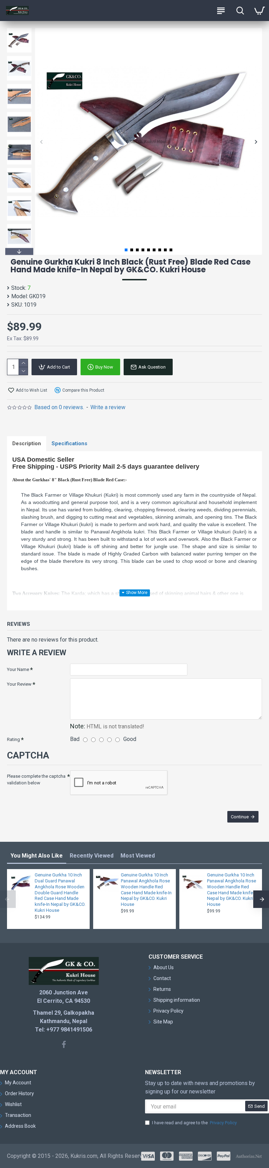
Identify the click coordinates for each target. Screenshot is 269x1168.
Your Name (18, 669)
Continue (240, 816)
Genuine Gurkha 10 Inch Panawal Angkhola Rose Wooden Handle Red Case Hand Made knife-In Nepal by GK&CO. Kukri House (146, 889)
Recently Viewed (91, 855)
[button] (41, 141)
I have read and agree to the (194, 1122)
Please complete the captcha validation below (36, 780)
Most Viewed (137, 855)
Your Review (19, 684)
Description (26, 443)
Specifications (69, 443)
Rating (13, 739)
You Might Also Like (37, 855)
